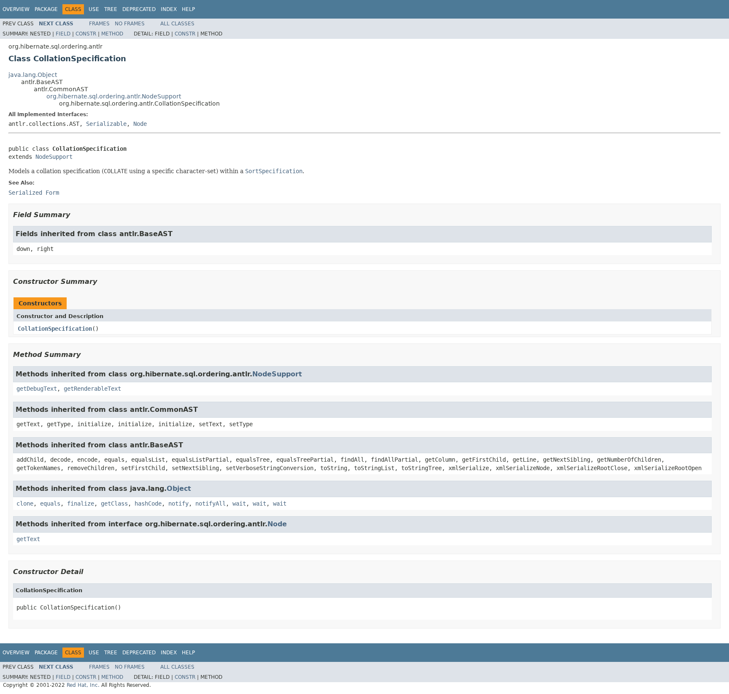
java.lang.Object (32, 74)
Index (169, 9)
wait (239, 503)
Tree (110, 9)
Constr (86, 34)
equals (50, 503)
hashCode (148, 503)
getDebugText (36, 388)
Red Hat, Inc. (83, 685)
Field (63, 34)
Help (188, 9)
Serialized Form (33, 192)
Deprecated (139, 9)
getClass (114, 503)
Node (140, 123)
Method (112, 34)
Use (94, 9)
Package (46, 9)
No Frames (130, 24)
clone (24, 503)
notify (178, 503)
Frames (99, 24)
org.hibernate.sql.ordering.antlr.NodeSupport (113, 96)
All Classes (177, 24)
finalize (80, 503)
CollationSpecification (55, 328)
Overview (16, 9)
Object (179, 488)
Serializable (106, 123)
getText (28, 539)
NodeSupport (54, 156)
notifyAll (210, 503)
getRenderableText (92, 388)
